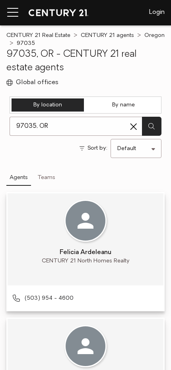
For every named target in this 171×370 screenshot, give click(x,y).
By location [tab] (47, 105)
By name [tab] (123, 105)
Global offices (37, 82)
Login (157, 12)
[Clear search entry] (133, 126)
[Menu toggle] (12, 12)
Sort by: (97, 148)
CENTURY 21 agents (107, 36)
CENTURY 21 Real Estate (38, 36)
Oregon (154, 36)
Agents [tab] (19, 178)
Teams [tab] (46, 178)
